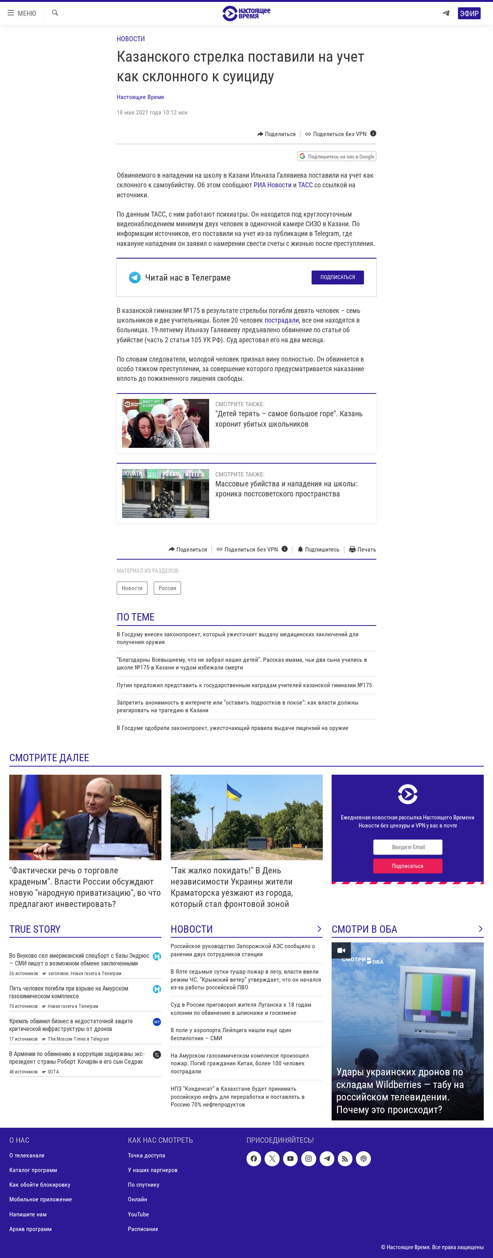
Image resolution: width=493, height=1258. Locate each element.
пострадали (282, 320)
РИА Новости (273, 185)
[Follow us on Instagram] (308, 1159)
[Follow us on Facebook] (253, 1159)
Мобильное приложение (40, 1199)
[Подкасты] (363, 1159)
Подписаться (337, 277)
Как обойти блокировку (39, 1185)
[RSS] (345, 1159)
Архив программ (30, 1229)
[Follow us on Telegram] (327, 1159)
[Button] (276, 134)
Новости (131, 39)
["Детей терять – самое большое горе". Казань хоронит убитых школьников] (165, 423)
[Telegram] (446, 13)
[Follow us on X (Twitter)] (272, 1159)
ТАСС (305, 185)
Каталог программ (33, 1170)
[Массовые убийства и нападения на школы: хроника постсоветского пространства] (165, 493)
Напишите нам (28, 1214)
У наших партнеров (153, 1170)
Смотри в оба (364, 929)
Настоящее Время (140, 97)
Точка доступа (146, 1155)
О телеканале (27, 1155)
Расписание (143, 1229)
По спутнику (143, 1185)
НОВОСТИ (192, 929)
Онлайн (137, 1199)
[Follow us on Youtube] (290, 1159)
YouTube (138, 1214)
